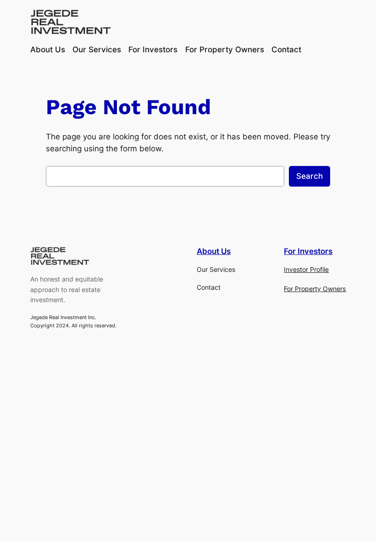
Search (309, 176)
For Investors (308, 251)
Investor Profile (306, 269)
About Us (214, 251)
